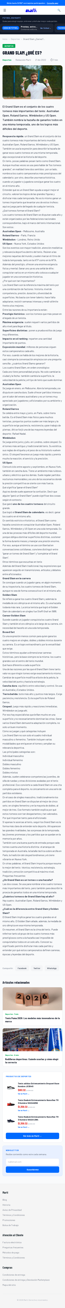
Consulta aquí (52, 3)
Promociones (9, 1220)
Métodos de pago (11, 1252)
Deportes (15, 39)
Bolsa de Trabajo (11, 1225)
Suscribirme (32, 1169)
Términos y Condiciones (14, 1215)
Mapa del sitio (9, 1285)
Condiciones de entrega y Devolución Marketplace (26, 1279)
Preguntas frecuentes (13, 1247)
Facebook (22, 968)
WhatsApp (51, 968)
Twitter (36, 968)
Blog (5, 1199)
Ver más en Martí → (32, 1135)
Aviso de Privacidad (12, 1210)
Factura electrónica (12, 1242)
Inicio (5, 39)
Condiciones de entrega (14, 1274)
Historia (6, 1204)
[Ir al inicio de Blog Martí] (32, 10)
